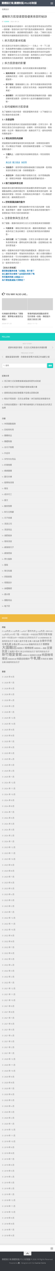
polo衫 (12, 634)
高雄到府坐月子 (13, 662)
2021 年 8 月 (9, 1012)
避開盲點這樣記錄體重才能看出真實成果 (21, 393)
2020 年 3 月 (9, 1112)
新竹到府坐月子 (43, 651)
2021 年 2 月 (9, 1047)
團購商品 (8, 435)
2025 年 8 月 (9, 735)
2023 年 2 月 (9, 906)
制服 (50, 634)
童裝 (6, 565)
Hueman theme (40, 1263)
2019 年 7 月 (9, 1159)
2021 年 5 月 (9, 1030)
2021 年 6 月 (9, 1024)
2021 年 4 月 (9, 1035)
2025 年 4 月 (9, 759)
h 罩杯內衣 (48, 631)
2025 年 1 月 (9, 777)
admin (6, 22)
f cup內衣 (23, 631)
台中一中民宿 (18, 638)
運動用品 (8, 600)
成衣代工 (8, 494)
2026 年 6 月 (9, 688)
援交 (6, 500)
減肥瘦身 (8, 535)
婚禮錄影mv (38, 648)
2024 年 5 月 (9, 824)
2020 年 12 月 (9, 1059)
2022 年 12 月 (9, 918)
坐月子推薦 (9, 447)
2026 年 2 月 (9, 706)
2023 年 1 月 (9, 912)
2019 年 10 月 (9, 1141)
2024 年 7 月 (9, 812)
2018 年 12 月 (9, 1200)
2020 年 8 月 (9, 1083)
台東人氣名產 (33, 641)
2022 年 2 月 (9, 977)
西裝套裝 (8, 577)
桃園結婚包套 (12, 659)
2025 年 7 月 (9, 741)
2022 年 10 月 (9, 930)
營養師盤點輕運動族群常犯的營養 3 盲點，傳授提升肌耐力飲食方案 (39, 317)
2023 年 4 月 (9, 894)
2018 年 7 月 (9, 1230)
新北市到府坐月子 (28, 651)
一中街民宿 (33, 634)
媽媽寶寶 (8, 471)
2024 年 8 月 (9, 806)
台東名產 (6, 644)
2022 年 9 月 (9, 935)
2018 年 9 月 (9, 1218)
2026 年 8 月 (9, 677)
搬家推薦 (8, 506)
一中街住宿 (24, 634)
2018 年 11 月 (9, 1206)
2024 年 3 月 (9, 830)
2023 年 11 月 (9, 853)
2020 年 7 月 (9, 1088)
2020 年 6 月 (9, 1094)
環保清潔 (8, 541)
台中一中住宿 (7, 638)
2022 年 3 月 (9, 971)
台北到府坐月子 (31, 638)
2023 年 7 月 (9, 877)
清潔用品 (8, 529)
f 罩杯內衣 (31, 631)
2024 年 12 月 (9, 783)
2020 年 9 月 (9, 1077)
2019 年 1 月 (9, 1194)
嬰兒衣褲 (8, 477)
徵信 (6, 488)
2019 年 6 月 (9, 1165)
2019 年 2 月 (9, 1188)
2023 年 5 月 (9, 888)
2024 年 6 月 (9, 818)
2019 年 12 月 (9, 1130)
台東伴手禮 (46, 640)
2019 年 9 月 (9, 1147)
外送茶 (7, 453)
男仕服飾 (8, 559)
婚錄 (44, 648)
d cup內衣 (6, 631)
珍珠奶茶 (45, 659)
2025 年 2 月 (9, 771)
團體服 (46, 644)
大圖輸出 (9, 647)
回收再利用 (9, 429)
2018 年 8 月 (9, 1224)
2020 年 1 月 (9, 1124)
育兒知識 (8, 571)
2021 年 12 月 (9, 988)
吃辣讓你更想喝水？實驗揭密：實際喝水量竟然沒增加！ (12, 317)
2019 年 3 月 (9, 1182)
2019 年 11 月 (9, 1135)
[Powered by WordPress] (19, 1263)
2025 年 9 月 (9, 730)
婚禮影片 (20, 648)
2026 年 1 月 (9, 712)
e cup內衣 (15, 631)
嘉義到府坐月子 (35, 644)
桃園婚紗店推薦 (35, 655)
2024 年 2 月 (9, 835)
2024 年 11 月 (9, 788)
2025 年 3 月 (9, 765)
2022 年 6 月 (9, 953)
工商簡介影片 (14, 651)
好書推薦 (8, 465)
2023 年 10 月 (9, 859)
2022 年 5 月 (9, 959)
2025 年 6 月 (9, 747)
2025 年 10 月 (9, 724)
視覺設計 (5, 9)
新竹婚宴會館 (12, 655)
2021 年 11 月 (9, 994)
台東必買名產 (24, 644)
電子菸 (7, 606)
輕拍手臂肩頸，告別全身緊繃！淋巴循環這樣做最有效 (27, 399)
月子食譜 (8, 518)
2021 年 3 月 (9, 1041)
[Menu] (52, 3)
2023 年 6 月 (9, 883)
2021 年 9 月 (9, 1006)
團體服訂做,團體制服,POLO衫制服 (19, 3)
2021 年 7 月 (9, 1018)
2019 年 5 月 (9, 1171)
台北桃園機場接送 (43, 638)
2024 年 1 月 (9, 841)
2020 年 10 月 (9, 1071)
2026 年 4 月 (9, 700)
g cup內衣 (40, 631)
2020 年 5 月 (9, 1100)
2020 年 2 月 (9, 1118)
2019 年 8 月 (9, 1153)
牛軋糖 (35, 658)
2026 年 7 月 (9, 683)
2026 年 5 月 (9, 694)
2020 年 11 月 (9, 1065)
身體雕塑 (8, 588)
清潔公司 (8, 524)
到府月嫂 (42, 634)
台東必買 (16, 644)
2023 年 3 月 (9, 900)
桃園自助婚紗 (23, 658)
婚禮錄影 (29, 648)
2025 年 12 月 (9, 718)
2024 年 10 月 (9, 794)
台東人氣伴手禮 (20, 641)
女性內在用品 (10, 459)
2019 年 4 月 (9, 1177)
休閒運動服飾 (10, 424)
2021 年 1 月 (9, 1053)
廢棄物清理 (9, 482)
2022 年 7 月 (9, 947)
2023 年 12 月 (9, 847)
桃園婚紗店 (25, 655)
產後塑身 (8, 553)
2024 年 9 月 (9, 800)
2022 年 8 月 (9, 941)
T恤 (17, 634)
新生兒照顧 (9, 512)
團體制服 (8, 441)
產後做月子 (9, 547)
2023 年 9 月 (9, 865)
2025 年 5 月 (9, 753)
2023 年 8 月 (9, 871)
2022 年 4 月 (9, 965)
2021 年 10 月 (9, 1000)
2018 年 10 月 (9, 1212)
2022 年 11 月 (9, 924)
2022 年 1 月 (9, 983)
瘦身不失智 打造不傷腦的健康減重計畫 (20, 387)
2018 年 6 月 (9, 1235)
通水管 (7, 594)
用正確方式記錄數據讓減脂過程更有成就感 (22, 381)
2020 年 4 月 (9, 1106)
